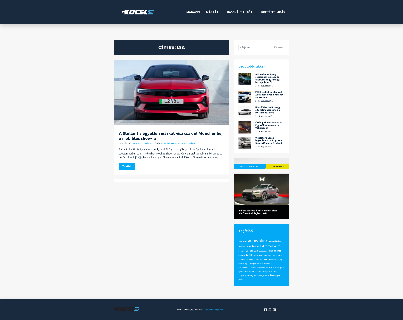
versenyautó (262, 276)
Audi (245, 241)
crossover (242, 247)
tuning (250, 275)
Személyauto (147, 143)
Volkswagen (274, 275)
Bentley (271, 241)
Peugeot (253, 264)
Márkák (212, 12)
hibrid (272, 250)
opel (185, 143)
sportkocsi (261, 268)
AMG (240, 241)
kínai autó (277, 255)
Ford (251, 250)
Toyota (242, 275)
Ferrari (241, 251)
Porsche (261, 263)
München (179, 143)
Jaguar (256, 255)
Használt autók (239, 12)
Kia (260, 255)
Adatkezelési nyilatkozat (215, 310)
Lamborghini (244, 259)
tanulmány (253, 272)
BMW (278, 241)
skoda (253, 268)
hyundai (242, 255)
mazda (252, 260)
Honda (278, 251)
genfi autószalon (261, 251)
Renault (268, 263)
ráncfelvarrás (244, 268)
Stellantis (192, 143)
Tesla (275, 271)
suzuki (273, 268)
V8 (255, 276)
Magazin (193, 12)
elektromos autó (269, 246)
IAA (172, 143)
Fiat (246, 251)
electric (251, 246)
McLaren (259, 260)
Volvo (241, 280)
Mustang (278, 260)
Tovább (126, 166)
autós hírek (165, 143)
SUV (268, 267)
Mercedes (269, 259)
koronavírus (267, 255)
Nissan (241, 263)
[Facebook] (266, 310)
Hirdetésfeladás (272, 12)
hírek (249, 255)
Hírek (135, 143)
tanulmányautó (265, 271)
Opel (139, 143)
